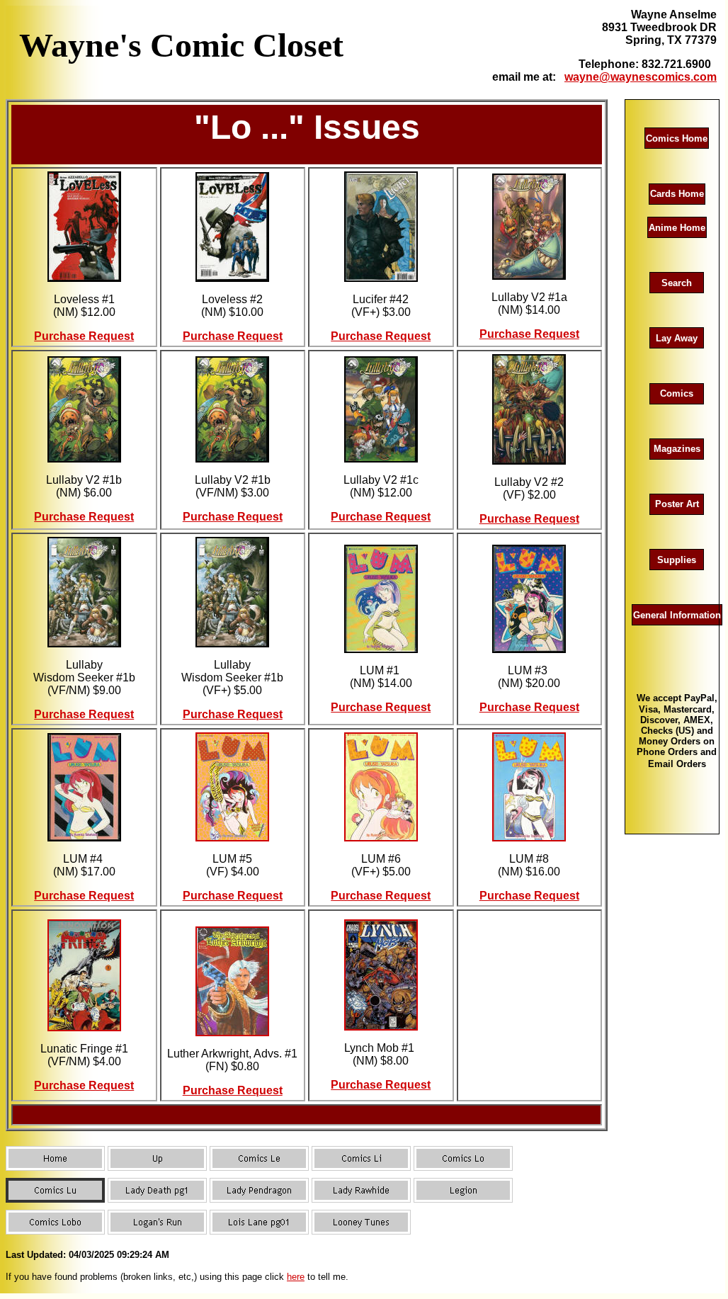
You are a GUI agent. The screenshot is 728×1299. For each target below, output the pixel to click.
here (296, 1276)
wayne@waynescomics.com (640, 77)
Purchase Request (84, 336)
